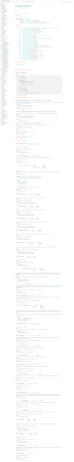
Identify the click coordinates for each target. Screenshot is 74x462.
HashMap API (19, 64)
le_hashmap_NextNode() (57, 286)
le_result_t (19, 42)
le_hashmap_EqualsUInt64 (25, 55)
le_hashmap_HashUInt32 (25, 51)
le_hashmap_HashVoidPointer (26, 56)
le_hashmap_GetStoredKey (26, 31)
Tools (30, 1)
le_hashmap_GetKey (25, 43)
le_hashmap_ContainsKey (25, 36)
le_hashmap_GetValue (25, 44)
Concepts (23, 1)
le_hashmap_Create (25, 27)
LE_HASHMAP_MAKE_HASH (22, 13)
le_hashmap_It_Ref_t (28, 19)
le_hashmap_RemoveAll (25, 37)
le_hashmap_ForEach (25, 38)
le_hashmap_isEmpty (25, 33)
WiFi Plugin (33, 1)
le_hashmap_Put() (37, 329)
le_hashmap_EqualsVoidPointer (26, 57)
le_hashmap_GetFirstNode (25, 45)
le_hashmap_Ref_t (27, 18)
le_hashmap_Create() (33, 197)
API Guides (26, 1)
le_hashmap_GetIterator (25, 39)
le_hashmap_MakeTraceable (26, 58)
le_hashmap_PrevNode (25, 42)
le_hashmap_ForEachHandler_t (40, 38)
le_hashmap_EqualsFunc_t (28, 21)
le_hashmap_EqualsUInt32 (25, 52)
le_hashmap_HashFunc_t (28, 20)
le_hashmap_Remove (25, 32)
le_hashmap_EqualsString (25, 50)
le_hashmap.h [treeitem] (3, 41)
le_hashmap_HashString (25, 49)
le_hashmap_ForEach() (34, 113)
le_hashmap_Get (24, 30)
